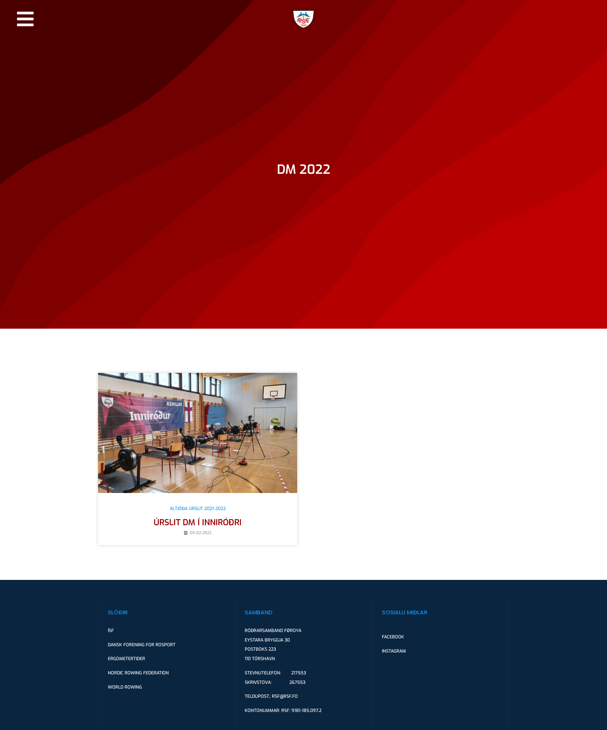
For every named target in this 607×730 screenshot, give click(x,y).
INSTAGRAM (394, 651)
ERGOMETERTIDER (126, 659)
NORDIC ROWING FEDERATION (138, 673)
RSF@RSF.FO (285, 696)
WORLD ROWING (125, 687)
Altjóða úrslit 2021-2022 (198, 509)
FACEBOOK (393, 637)
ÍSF (111, 631)
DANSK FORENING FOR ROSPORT (141, 645)
